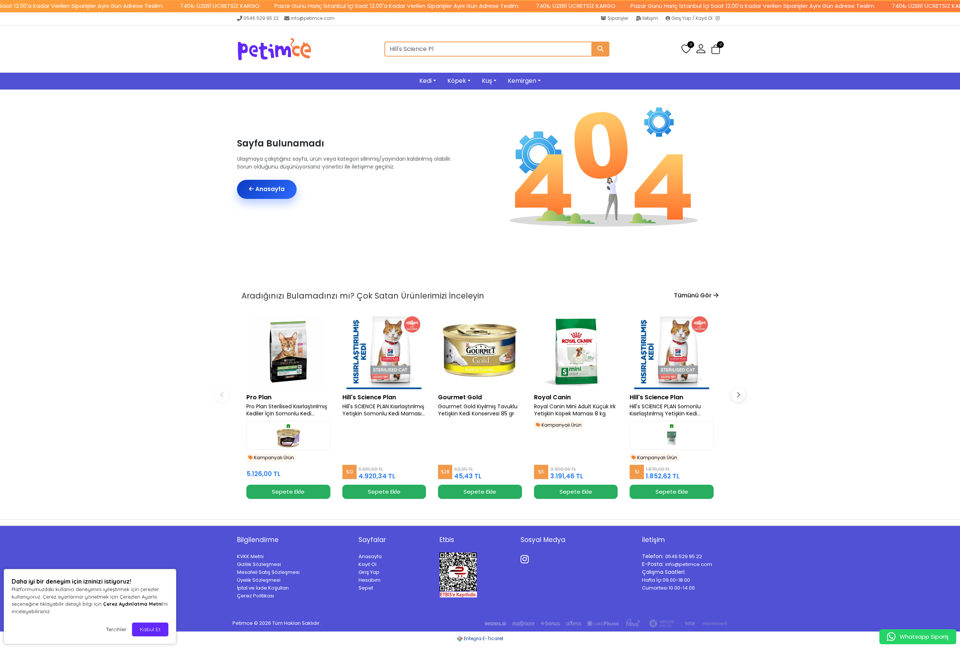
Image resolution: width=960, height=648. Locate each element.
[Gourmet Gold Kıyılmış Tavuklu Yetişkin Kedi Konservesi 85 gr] (480, 351)
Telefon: (652, 556)
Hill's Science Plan (369, 397)
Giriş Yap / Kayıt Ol (692, 18)
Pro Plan (259, 397)
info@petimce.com (312, 18)
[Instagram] (719, 18)
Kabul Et (150, 629)
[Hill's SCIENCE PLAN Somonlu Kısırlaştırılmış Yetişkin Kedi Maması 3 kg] (672, 351)
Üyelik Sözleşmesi (258, 580)
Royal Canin (552, 397)
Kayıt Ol (367, 564)
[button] (715, 49)
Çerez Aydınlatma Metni (132, 604)
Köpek (456, 80)
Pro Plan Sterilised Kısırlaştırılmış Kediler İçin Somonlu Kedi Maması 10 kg (286, 410)
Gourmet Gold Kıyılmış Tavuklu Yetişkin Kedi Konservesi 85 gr (478, 410)
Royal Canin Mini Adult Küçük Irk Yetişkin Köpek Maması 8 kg (575, 410)
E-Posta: (652, 564)
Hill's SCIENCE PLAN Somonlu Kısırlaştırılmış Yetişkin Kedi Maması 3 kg (665, 410)
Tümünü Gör (693, 295)
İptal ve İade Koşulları (263, 587)
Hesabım (369, 580)
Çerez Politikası (255, 595)
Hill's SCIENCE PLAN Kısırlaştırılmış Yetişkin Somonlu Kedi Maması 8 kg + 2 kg (383, 410)
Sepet (365, 587)
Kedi (425, 80)
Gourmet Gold (460, 397)
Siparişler (617, 18)
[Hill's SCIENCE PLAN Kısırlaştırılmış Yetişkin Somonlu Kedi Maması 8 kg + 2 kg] (384, 351)
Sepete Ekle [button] (288, 492)
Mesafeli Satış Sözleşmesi (268, 572)
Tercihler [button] (116, 629)
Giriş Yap (369, 572)
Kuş (487, 80)
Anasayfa (269, 189)
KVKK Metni (250, 556)
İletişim (650, 18)
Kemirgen (522, 80)
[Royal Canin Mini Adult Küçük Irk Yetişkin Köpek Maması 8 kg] (576, 351)
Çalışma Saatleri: (664, 572)
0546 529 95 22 (261, 18)
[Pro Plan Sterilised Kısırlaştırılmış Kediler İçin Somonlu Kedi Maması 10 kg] (288, 351)
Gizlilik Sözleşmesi (259, 564)
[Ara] (600, 49)
